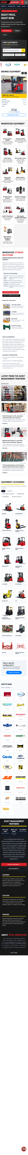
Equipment (3, 6)
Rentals (23, 6)
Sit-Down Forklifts (19, 54)
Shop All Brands (5, 687)
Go (23, 50)
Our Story (14, 952)
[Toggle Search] (22, 2)
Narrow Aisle (20, 494)
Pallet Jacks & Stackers (8, 54)
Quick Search (6, 47)
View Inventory (7, 30)
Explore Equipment (13, 864)
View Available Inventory (11, 292)
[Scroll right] (24, 55)
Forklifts (9, 491)
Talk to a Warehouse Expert (11, 295)
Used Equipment (11, 6)
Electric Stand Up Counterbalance (10, 96)
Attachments (5, 496)
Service (5, 34)
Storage (18, 6)
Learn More (6, 889)
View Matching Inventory (13, 115)
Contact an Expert (14, 672)
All (3, 491)
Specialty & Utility (17, 496)
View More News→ (5, 383)
